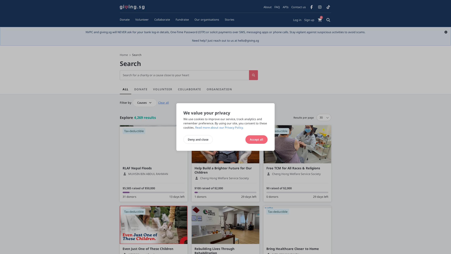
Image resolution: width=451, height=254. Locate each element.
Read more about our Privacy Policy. (219, 127)
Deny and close (198, 139)
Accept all (256, 139)
